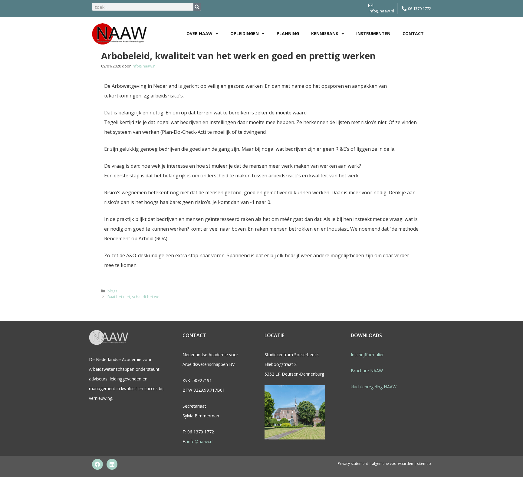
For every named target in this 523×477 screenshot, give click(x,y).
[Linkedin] (112, 464)
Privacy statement (353, 463)
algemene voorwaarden (393, 463)
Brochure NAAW (367, 370)
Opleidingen (244, 33)
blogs (112, 291)
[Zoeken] (197, 7)
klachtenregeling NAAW (373, 387)
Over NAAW (199, 33)
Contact (413, 33)
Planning (288, 33)
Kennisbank (324, 33)
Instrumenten (373, 33)
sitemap (424, 463)
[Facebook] (97, 464)
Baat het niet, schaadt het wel (133, 296)
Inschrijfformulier (367, 354)
